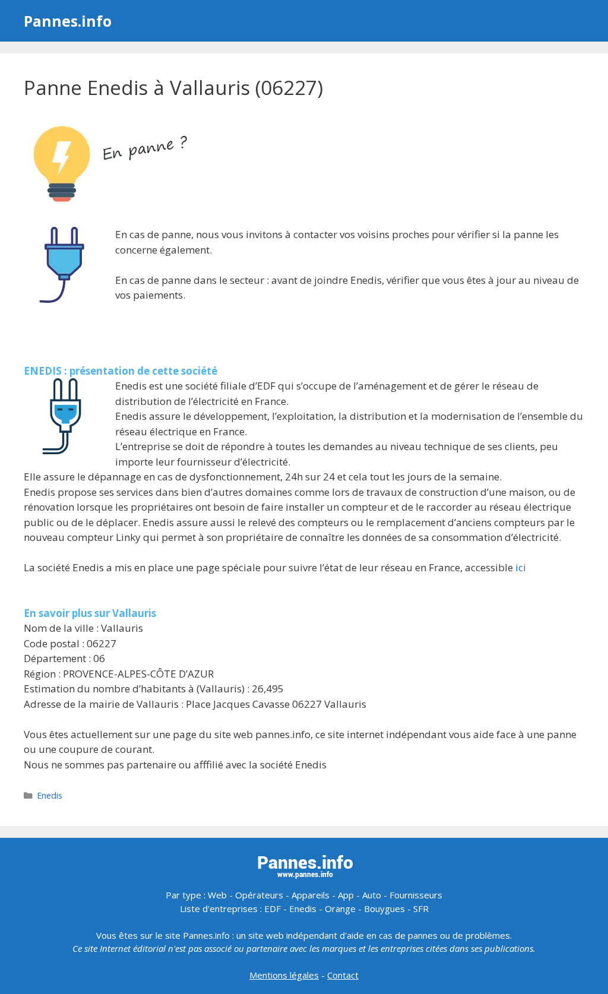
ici (520, 567)
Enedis (49, 795)
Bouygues (384, 908)
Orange (340, 908)
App (346, 895)
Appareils (311, 895)
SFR (421, 908)
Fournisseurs (416, 895)
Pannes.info (68, 21)
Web (217, 895)
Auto (371, 895)
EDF (272, 908)
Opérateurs (259, 895)
